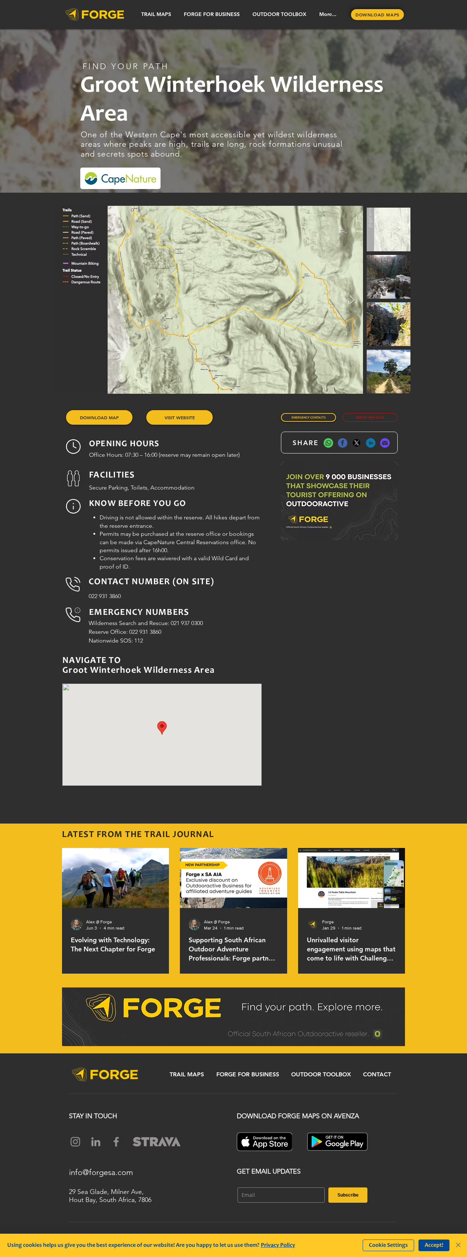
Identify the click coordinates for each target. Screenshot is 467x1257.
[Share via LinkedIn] (370, 442)
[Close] (458, 1245)
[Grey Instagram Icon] (75, 1141)
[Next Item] (352, 300)
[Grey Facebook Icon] (116, 1141)
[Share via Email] (385, 442)
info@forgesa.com (101, 1172)
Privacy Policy (278, 1245)
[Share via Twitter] (356, 442)
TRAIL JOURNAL (179, 835)
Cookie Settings (388, 1245)
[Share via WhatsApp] (328, 442)
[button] (156, 14)
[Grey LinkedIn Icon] (95, 1141)
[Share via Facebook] (342, 442)
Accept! (434, 1245)
